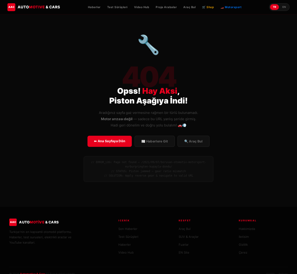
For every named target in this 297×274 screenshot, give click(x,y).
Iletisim (244, 237)
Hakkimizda (247, 229)
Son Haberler (127, 229)
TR (274, 7)
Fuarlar (184, 244)
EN (284, 7)
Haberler (94, 7)
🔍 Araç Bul (193, 141)
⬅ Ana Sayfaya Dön (109, 141)
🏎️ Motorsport (231, 7)
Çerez (243, 252)
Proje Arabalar (166, 7)
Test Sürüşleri (117, 7)
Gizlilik (243, 244)
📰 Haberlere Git (154, 141)
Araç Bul (189, 7)
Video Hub (141, 7)
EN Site (184, 252)
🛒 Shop (208, 7)
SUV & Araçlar (189, 237)
